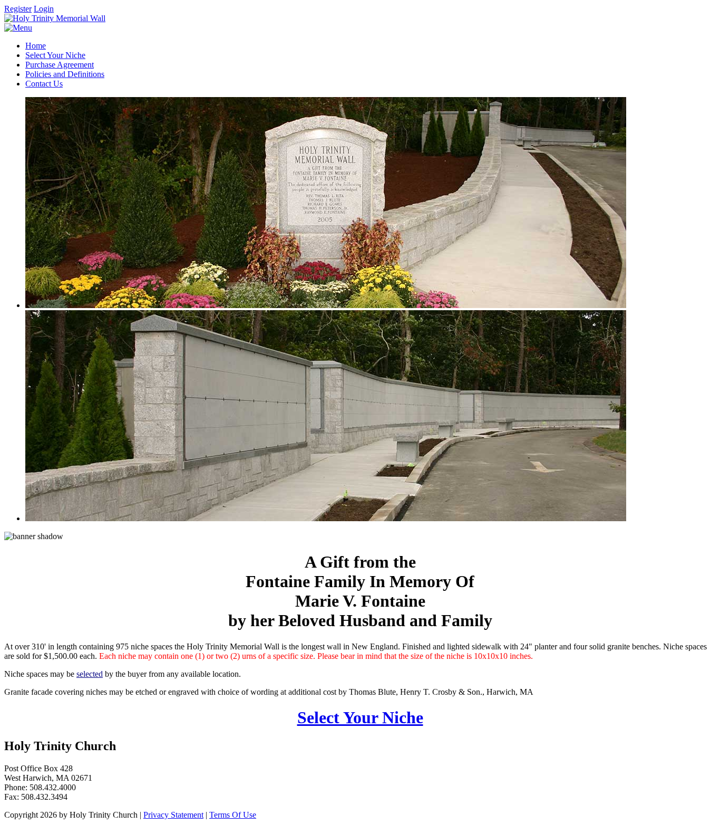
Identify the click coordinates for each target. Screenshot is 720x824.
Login (44, 8)
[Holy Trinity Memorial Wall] (54, 18)
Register (18, 8)
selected (89, 673)
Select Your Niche (360, 717)
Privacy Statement (173, 814)
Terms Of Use (232, 814)
